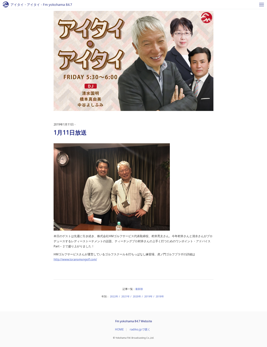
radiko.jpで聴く (140, 329)
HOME (119, 329)
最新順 (139, 289)
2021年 (125, 296)
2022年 (114, 296)
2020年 (137, 296)
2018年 (160, 296)
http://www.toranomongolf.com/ (75, 259)
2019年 (148, 296)
